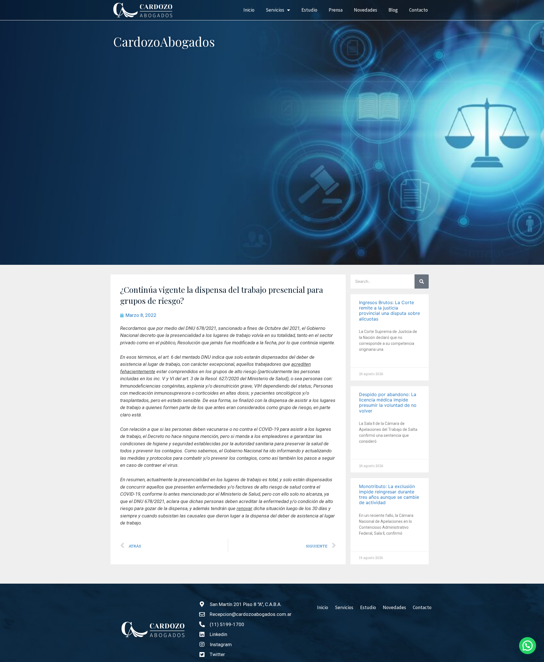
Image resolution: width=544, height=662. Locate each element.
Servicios (275, 10)
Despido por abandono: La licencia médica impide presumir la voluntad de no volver (387, 403)
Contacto (418, 10)
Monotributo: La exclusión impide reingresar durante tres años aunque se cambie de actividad (389, 494)
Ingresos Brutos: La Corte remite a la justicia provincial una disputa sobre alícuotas (389, 311)
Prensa (336, 10)
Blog (393, 10)
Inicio (248, 10)
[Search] (422, 281)
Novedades (365, 10)
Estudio (309, 10)
